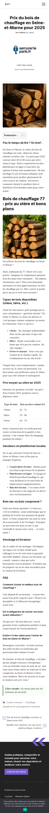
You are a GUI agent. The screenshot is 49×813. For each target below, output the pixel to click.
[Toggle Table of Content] (21, 135)
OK (25, 809)
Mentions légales (22, 796)
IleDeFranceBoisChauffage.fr (24, 477)
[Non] (46, 806)
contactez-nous (16, 772)
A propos (8, 796)
